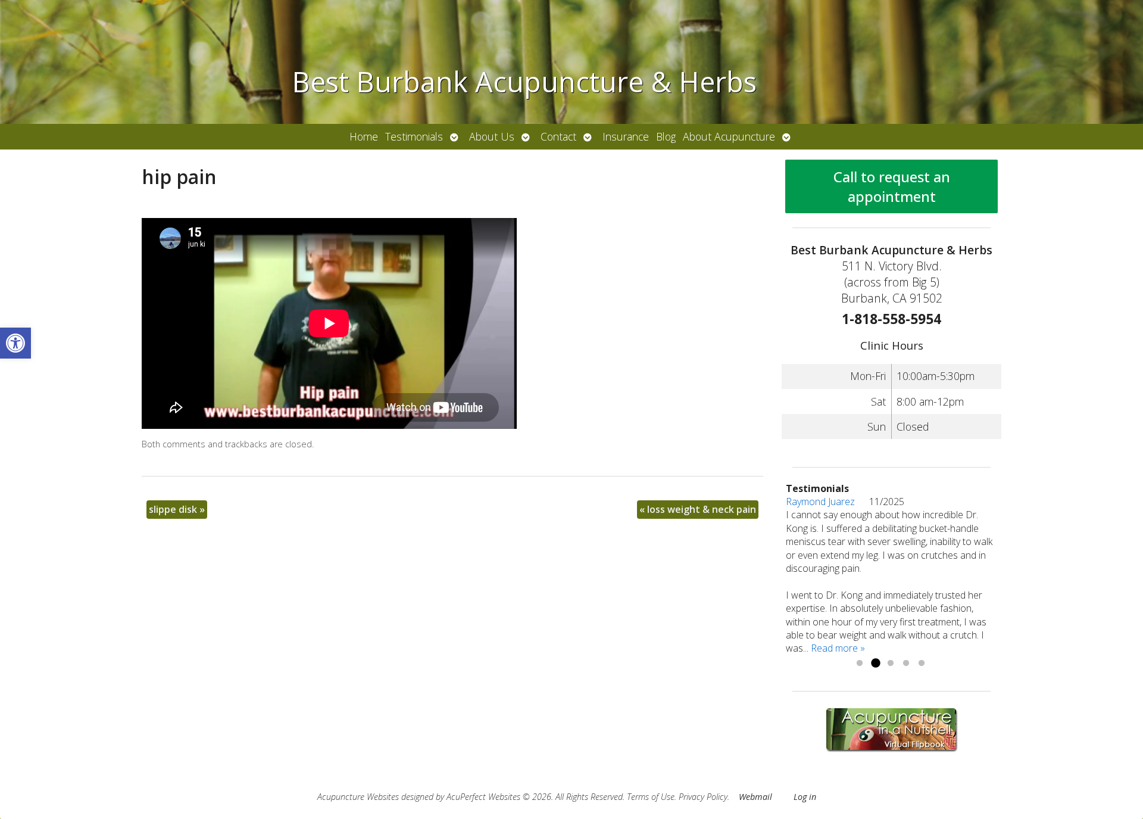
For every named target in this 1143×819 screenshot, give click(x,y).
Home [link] (363, 136)
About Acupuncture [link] (729, 136)
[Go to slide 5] (921, 663)
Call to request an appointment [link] (891, 186)
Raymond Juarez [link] (827, 501)
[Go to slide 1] (860, 663)
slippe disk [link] (177, 509)
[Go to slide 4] (906, 663)
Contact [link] (558, 136)
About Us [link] (491, 136)
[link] (15, 343)
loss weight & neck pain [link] (697, 509)
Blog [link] (666, 136)
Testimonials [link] (414, 136)
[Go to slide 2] (875, 663)
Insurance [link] (625, 136)
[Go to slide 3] (891, 663)
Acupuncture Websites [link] (358, 796)
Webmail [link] (755, 796)
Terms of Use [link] (650, 796)
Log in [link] (805, 796)
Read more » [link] (838, 648)
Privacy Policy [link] (703, 796)
